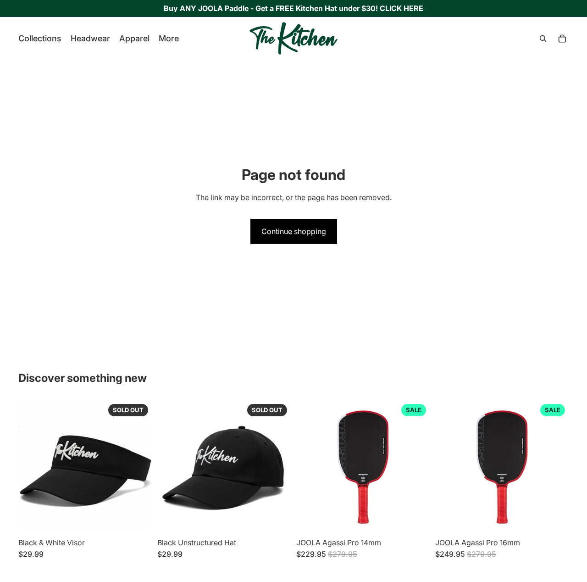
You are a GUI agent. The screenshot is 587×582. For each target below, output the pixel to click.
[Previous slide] (32, 467)
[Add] (415, 520)
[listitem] (168, 38)
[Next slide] (138, 467)
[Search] (543, 38)
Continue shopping (293, 231)
